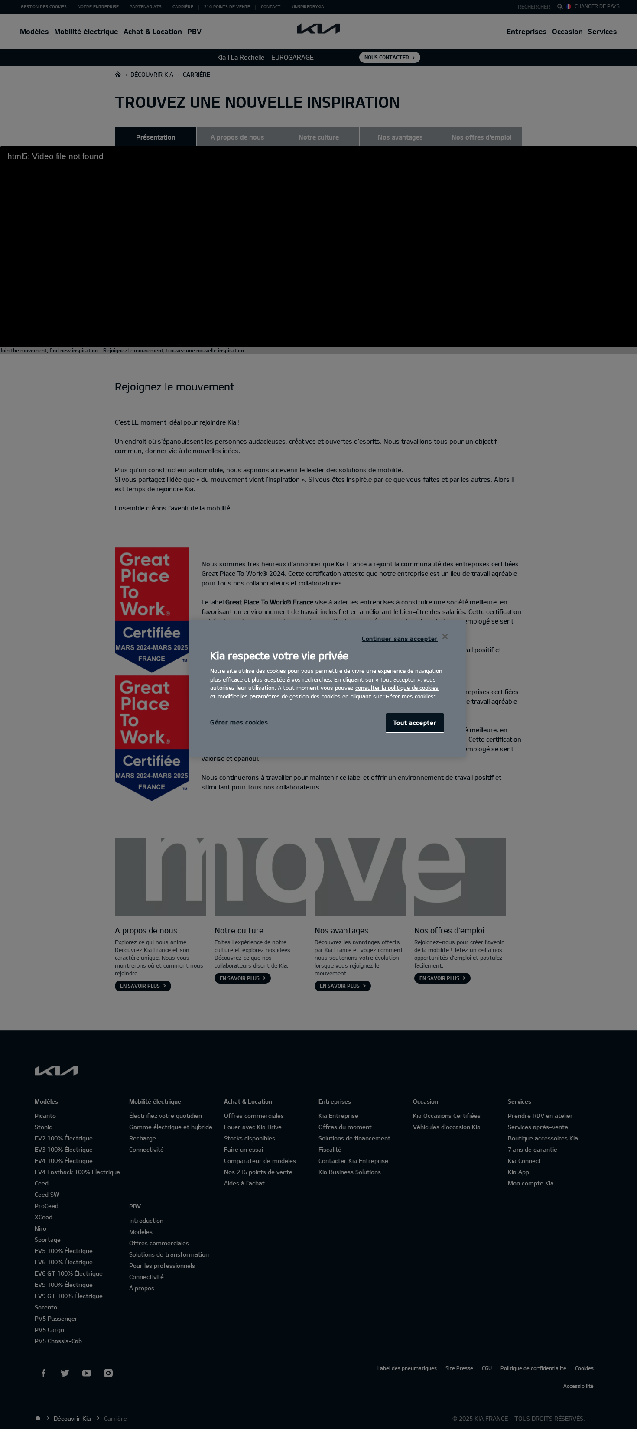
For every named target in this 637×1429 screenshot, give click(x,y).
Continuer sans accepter (400, 638)
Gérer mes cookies (239, 722)
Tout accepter (414, 722)
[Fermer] (445, 636)
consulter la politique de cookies (397, 687)
